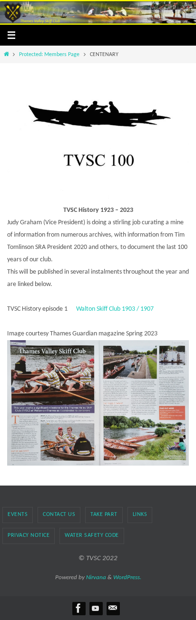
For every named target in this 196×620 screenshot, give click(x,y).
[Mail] (113, 608)
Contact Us (59, 514)
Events (18, 514)
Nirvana (96, 577)
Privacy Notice (28, 535)
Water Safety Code (92, 535)
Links (140, 514)
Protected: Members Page (49, 54)
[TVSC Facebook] (78, 608)
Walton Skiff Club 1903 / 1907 (115, 309)
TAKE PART (104, 514)
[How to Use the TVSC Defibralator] (95, 608)
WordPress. (127, 577)
